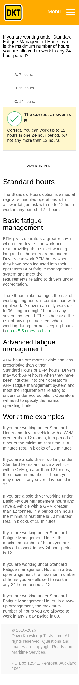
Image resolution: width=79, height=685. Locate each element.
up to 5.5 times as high (28, 331)
